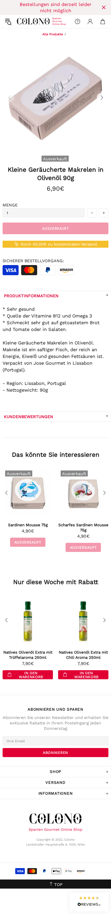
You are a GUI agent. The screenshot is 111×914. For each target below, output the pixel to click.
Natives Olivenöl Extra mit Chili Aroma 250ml (83, 655)
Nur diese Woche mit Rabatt (55, 582)
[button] (89, 901)
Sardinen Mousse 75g (28, 525)
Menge (10, 205)
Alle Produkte (52, 34)
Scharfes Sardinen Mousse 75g (83, 527)
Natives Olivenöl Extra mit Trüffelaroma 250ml (27, 655)
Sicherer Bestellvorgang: (33, 260)
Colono (21, 21)
